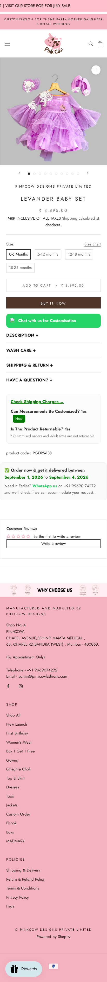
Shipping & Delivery (23, 870)
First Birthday (17, 733)
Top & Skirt (15, 778)
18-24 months (20, 267)
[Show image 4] (45, 173)
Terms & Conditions (22, 888)
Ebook (11, 823)
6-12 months (48, 254)
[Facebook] (8, 686)
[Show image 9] (72, 173)
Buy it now (53, 303)
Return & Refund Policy (25, 879)
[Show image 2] (34, 173)
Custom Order (18, 814)
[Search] (91, 43)
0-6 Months (18, 254)
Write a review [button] (53, 543)
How (19, 418)
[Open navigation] (7, 43)
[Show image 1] (29, 173)
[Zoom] (96, 70)
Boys (10, 832)
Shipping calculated (78, 218)
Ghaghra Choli (18, 769)
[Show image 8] (67, 173)
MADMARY (15, 841)
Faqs (10, 906)
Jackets (11, 805)
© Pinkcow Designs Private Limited (53, 929)
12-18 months (79, 254)
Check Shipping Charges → (37, 402)
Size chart (92, 244)
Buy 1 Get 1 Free (20, 751)
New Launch (16, 724)
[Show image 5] (51, 173)
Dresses (12, 787)
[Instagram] (21, 686)
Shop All (13, 715)
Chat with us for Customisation (47, 321)
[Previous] (19, 173)
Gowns (12, 760)
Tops (10, 796)
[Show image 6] (56, 173)
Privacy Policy (17, 897)
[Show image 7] (62, 173)
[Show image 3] (40, 173)
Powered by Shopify (53, 937)
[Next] (88, 173)
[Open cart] (100, 43)
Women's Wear (19, 742)
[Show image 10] (78, 173)
